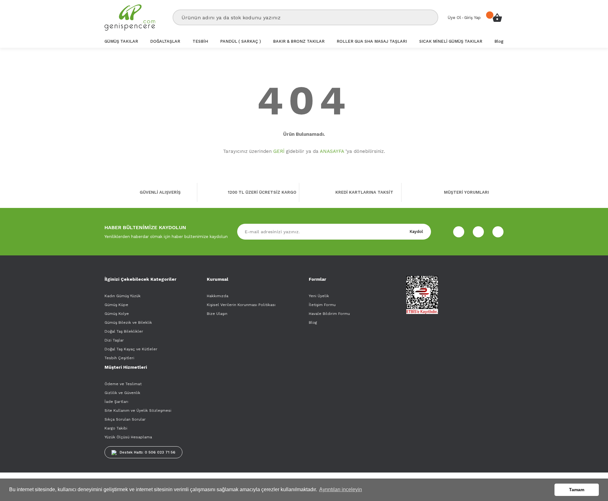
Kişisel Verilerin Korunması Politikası (241, 305)
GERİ (278, 151)
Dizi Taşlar (114, 340)
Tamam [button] (576, 489)
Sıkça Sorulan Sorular (125, 419)
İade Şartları (116, 401)
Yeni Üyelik (319, 296)
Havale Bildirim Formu (329, 313)
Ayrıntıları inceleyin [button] (340, 489)
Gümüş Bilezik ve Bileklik (128, 322)
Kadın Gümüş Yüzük (122, 296)
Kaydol (416, 231)
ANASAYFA (332, 151)
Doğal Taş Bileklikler (123, 331)
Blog (313, 322)
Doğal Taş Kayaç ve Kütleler (130, 349)
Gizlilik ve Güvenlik (122, 393)
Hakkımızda (217, 296)
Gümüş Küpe (116, 305)
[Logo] (129, 17)
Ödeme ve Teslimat (123, 384)
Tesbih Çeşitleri (119, 358)
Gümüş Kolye (116, 313)
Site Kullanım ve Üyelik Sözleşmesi (137, 410)
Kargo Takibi (115, 428)
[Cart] (497, 17)
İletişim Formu (322, 305)
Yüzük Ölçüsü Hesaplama (128, 437)
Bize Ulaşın (217, 313)
